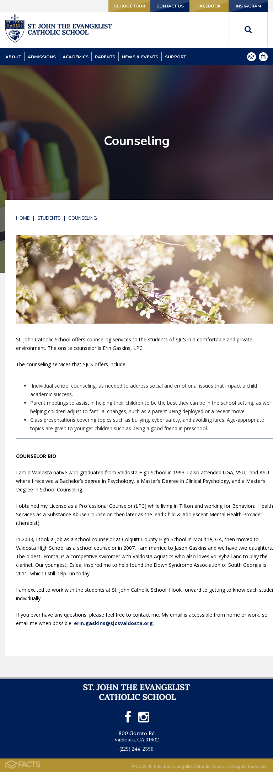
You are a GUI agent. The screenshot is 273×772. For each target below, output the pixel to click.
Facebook (209, 6)
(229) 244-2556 (136, 749)
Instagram (248, 6)
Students (48, 218)
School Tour (129, 6)
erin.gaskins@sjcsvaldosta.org (113, 623)
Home (23, 218)
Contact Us (170, 6)
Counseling (82, 218)
